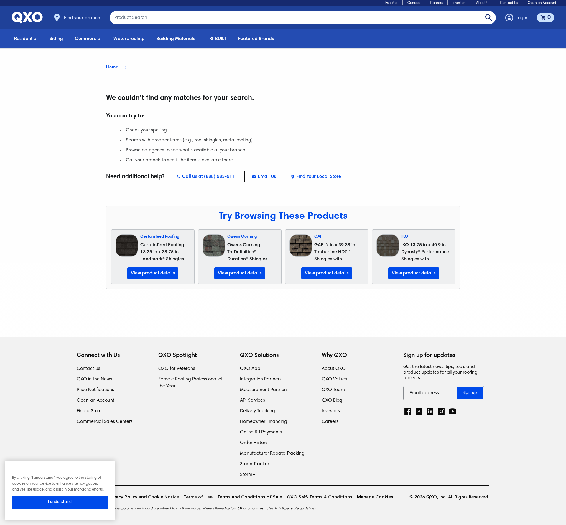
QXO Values (334, 379)
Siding (56, 39)
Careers (436, 3)
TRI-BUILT (216, 39)
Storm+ (248, 474)
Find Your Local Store (318, 176)
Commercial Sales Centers (105, 421)
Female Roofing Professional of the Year (190, 383)
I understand (60, 502)
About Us (483, 3)
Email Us (267, 176)
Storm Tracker (254, 464)
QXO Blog (332, 400)
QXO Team (333, 389)
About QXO (334, 368)
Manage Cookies (375, 497)
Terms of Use (198, 497)
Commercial (88, 39)
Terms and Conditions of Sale (249, 497)
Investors (459, 3)
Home (112, 67)
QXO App (250, 368)
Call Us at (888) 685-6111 (209, 176)
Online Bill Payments (261, 432)
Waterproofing (129, 39)
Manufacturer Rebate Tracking (272, 453)
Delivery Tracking (257, 411)
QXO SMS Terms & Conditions (319, 497)
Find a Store (89, 411)
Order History (253, 442)
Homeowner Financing (263, 421)
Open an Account (542, 3)
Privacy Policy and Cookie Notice (143, 497)
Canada (413, 3)
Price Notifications (95, 389)
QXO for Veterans (176, 368)
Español (391, 3)
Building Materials (176, 39)
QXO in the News (94, 379)
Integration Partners (261, 379)
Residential (26, 39)
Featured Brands (256, 39)
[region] (60, 490)
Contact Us (509, 3)
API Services (252, 400)
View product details (153, 273)
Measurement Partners (264, 389)
